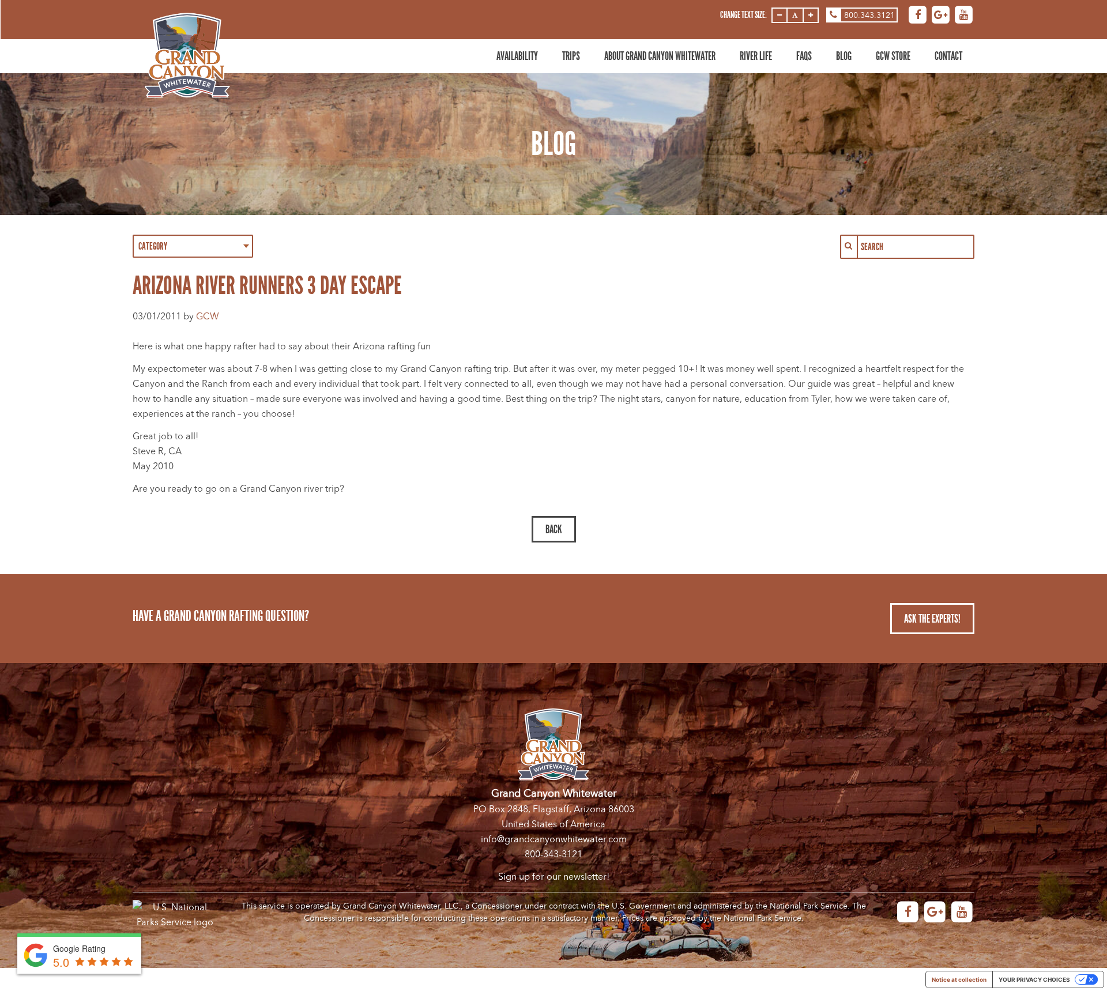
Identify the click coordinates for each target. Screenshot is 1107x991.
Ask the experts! (932, 619)
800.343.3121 (869, 15)
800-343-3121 (553, 854)
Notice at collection (959, 979)
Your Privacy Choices (1034, 979)
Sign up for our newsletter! (553, 877)
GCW (207, 316)
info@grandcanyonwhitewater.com (554, 839)
